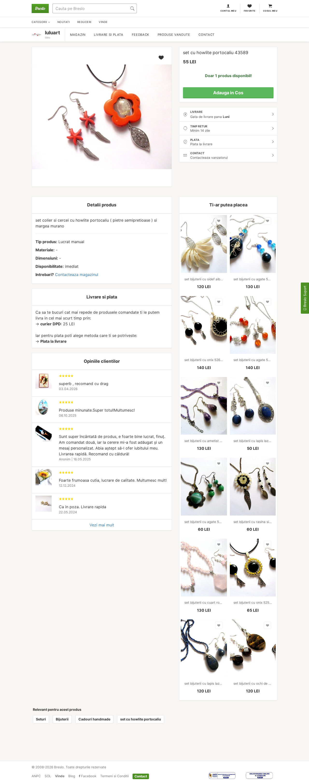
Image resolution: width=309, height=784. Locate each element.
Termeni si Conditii (114, 776)
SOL (48, 776)
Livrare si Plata (108, 34)
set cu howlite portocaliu (140, 719)
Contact (206, 34)
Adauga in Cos (228, 92)
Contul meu (228, 10)
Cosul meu (270, 10)
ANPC (36, 776)
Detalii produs (101, 204)
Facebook (88, 776)
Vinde (59, 776)
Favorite (250, 10)
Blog (71, 776)
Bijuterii (62, 719)
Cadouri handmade (94, 719)
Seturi (41, 719)
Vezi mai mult (102, 525)
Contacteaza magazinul (76, 274)
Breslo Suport (305, 297)
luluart (52, 33)
